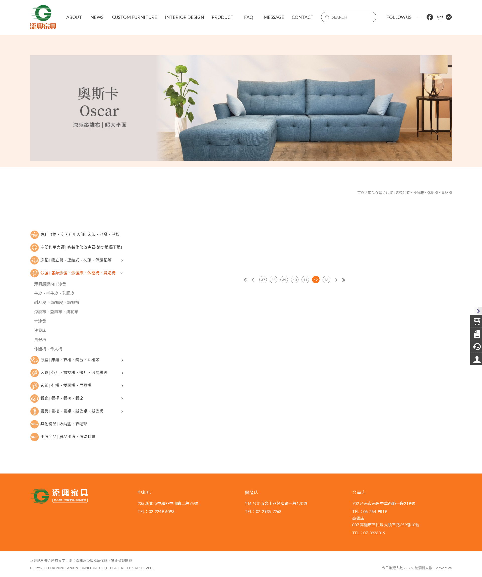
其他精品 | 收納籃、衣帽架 (63, 423)
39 (284, 280)
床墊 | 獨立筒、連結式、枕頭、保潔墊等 (75, 259)
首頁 (360, 192)
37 (263, 280)
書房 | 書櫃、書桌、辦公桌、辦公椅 (71, 410)
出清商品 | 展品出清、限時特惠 (67, 436)
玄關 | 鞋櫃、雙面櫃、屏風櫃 (65, 385)
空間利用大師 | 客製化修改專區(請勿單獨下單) (81, 246)
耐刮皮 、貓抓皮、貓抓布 (56, 302)
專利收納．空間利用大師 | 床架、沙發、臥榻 (79, 234)
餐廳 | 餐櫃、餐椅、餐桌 (61, 397)
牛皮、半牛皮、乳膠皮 (54, 293)
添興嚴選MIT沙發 (50, 284)
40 (295, 280)
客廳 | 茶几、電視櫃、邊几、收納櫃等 (73, 372)
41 (305, 280)
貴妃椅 (40, 339)
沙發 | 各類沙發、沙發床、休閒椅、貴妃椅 (419, 192)
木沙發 (40, 321)
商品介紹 (375, 192)
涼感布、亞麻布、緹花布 (56, 311)
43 (326, 280)
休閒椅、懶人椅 (48, 348)
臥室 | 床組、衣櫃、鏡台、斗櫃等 (69, 359)
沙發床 (40, 330)
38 (274, 280)
